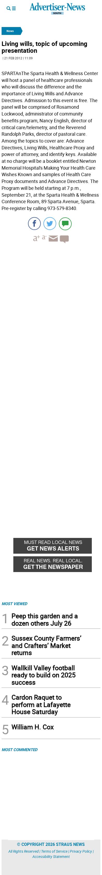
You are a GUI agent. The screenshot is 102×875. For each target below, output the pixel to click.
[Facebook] (34, 223)
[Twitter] (49, 223)
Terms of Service (54, 851)
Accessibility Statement (51, 856)
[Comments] (65, 223)
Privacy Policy (81, 851)
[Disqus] (51, 319)
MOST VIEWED (14, 603)
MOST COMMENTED (19, 749)
